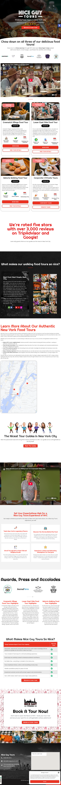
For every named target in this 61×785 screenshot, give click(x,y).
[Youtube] (16, 307)
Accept (44, 781)
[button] (59, 25)
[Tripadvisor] (9, 307)
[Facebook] (11, 307)
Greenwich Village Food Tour (15, 122)
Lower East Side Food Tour (45, 122)
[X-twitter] (14, 307)
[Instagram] (21, 307)
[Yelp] (19, 307)
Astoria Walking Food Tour (15, 178)
